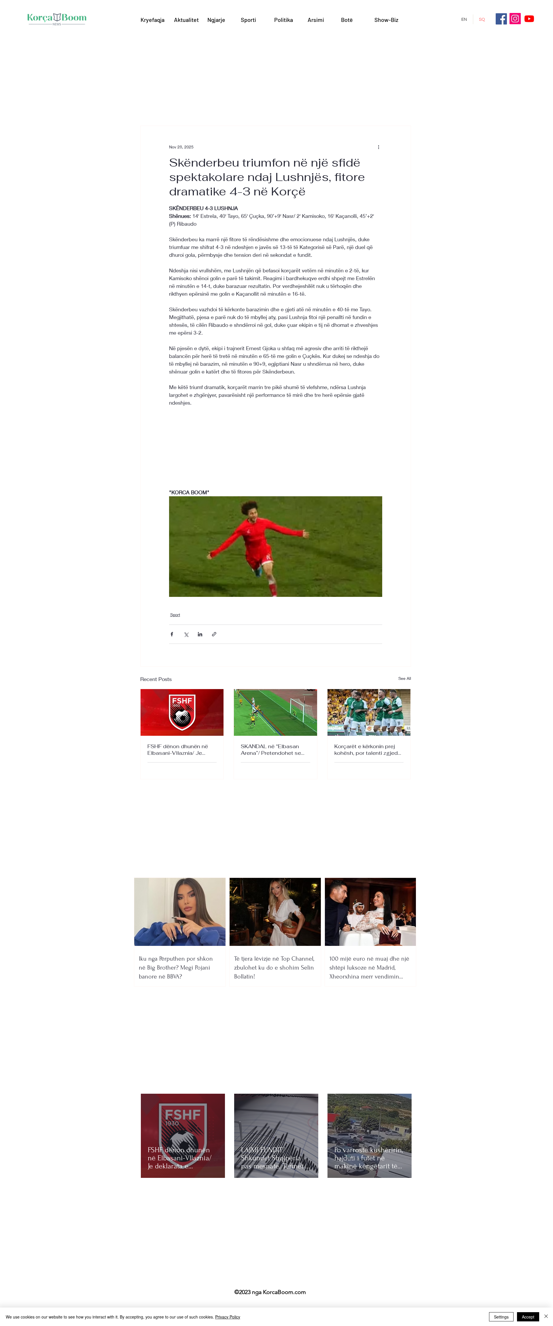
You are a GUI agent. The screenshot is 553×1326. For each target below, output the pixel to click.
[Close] (546, 1316)
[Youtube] (529, 18)
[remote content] (275, 447)
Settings (501, 1317)
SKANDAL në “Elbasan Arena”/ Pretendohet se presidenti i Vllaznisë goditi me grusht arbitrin (271, 749)
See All (404, 678)
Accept (528, 1317)
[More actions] (378, 146)
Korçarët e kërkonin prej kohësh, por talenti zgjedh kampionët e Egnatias (367, 749)
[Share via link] (214, 634)
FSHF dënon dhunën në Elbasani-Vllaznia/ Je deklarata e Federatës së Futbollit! (179, 749)
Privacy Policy (227, 1317)
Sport (175, 614)
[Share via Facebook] (172, 634)
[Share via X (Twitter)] (186, 634)
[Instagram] (515, 18)
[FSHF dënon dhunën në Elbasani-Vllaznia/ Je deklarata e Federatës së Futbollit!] (182, 712)
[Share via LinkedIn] (200, 634)
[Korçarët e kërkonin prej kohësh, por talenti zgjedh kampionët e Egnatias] (369, 712)
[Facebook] (501, 18)
